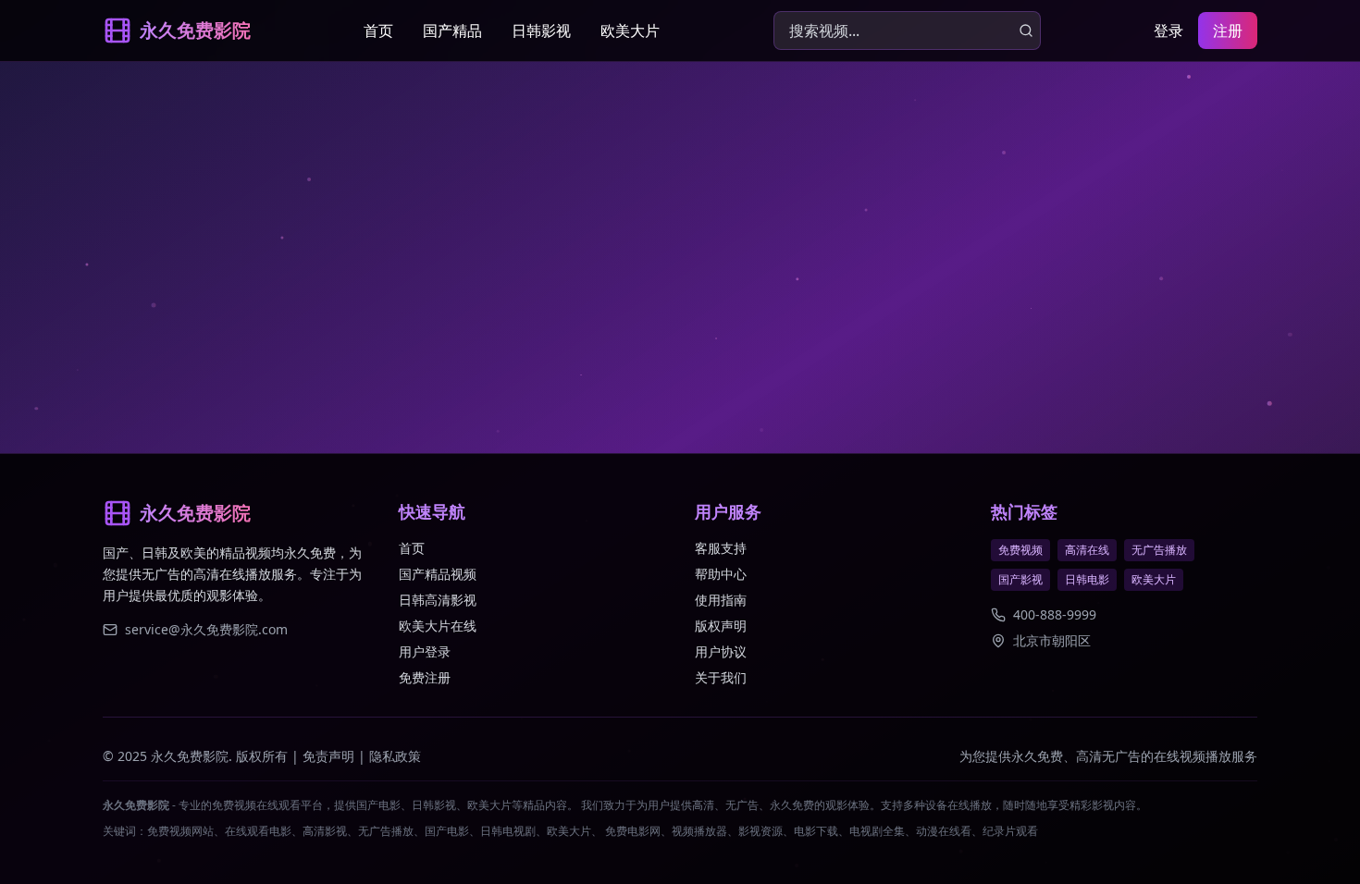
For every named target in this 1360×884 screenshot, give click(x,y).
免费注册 (425, 677)
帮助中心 (721, 574)
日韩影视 (541, 30)
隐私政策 (395, 756)
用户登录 (425, 651)
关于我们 (721, 677)
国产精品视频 (437, 574)
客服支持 (721, 548)
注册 (1228, 30)
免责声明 (328, 756)
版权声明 (721, 625)
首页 (378, 30)
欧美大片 (630, 30)
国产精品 (452, 30)
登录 (1168, 30)
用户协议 (721, 651)
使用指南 (721, 599)
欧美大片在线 (437, 625)
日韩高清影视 (437, 599)
